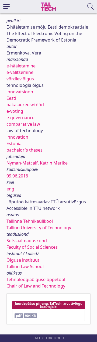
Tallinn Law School (25, 266)
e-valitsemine (19, 72)
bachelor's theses (24, 150)
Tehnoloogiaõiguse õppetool (35, 279)
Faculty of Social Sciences (32, 247)
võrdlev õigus (20, 79)
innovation (17, 137)
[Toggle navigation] (6, 6)
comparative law (23, 124)
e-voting (14, 111)
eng (10, 189)
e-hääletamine (21, 66)
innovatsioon (19, 92)
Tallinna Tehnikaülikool (29, 221)
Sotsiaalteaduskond (26, 241)
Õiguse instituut (22, 260)
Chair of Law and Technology (35, 286)
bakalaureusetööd (25, 105)
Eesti (11, 98)
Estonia (14, 143)
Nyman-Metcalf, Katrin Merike (37, 163)
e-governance (20, 118)
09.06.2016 (17, 176)
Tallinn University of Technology (38, 228)
